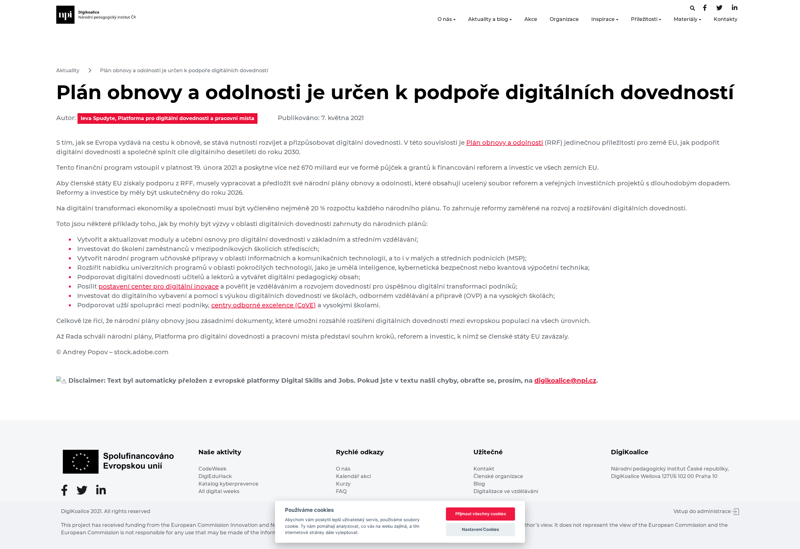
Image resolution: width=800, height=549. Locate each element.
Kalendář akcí (353, 476)
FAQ (341, 491)
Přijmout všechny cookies (480, 513)
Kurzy (343, 484)
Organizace (564, 19)
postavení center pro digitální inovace (158, 286)
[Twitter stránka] (719, 8)
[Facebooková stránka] (692, 8)
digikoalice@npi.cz (565, 380)
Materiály (686, 19)
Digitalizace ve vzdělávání (505, 491)
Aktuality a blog (488, 19)
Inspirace (603, 19)
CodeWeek (212, 469)
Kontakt (483, 469)
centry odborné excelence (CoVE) (263, 305)
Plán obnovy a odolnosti (504, 142)
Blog (479, 484)
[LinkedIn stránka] (735, 8)
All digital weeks (218, 491)
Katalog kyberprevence (228, 484)
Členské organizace (498, 476)
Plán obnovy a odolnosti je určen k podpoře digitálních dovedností (184, 70)
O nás (445, 19)
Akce (530, 19)
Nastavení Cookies (480, 529)
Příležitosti (644, 19)
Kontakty (726, 19)
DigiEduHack (215, 476)
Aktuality (67, 70)
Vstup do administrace (702, 511)
